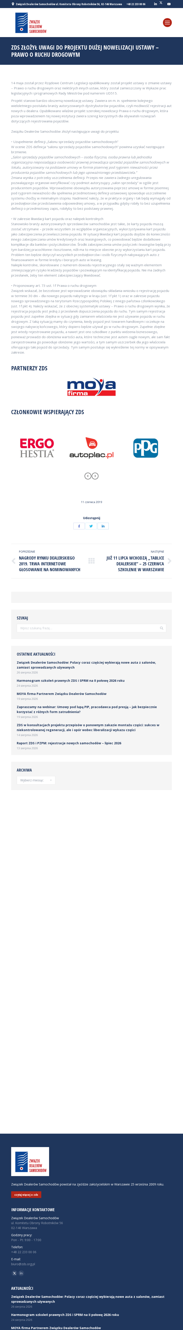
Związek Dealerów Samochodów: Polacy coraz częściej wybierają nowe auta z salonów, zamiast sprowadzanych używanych (86, 664)
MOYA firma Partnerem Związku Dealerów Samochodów (61, 694)
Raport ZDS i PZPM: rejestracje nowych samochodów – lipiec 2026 (69, 743)
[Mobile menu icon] (167, 22)
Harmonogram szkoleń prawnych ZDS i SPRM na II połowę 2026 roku (71, 680)
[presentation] (88, 477)
